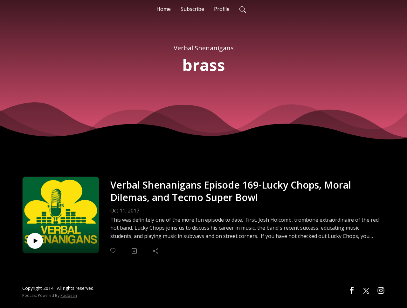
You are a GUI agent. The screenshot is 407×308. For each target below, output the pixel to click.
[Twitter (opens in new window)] (366, 290)
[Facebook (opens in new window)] (351, 290)
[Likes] (113, 250)
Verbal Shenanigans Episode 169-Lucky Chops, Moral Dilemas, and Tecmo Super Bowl (230, 191)
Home (163, 8)
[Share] (156, 251)
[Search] (242, 9)
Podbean (68, 295)
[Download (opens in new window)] (134, 251)
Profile (222, 8)
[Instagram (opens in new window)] (381, 290)
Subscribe (192, 8)
